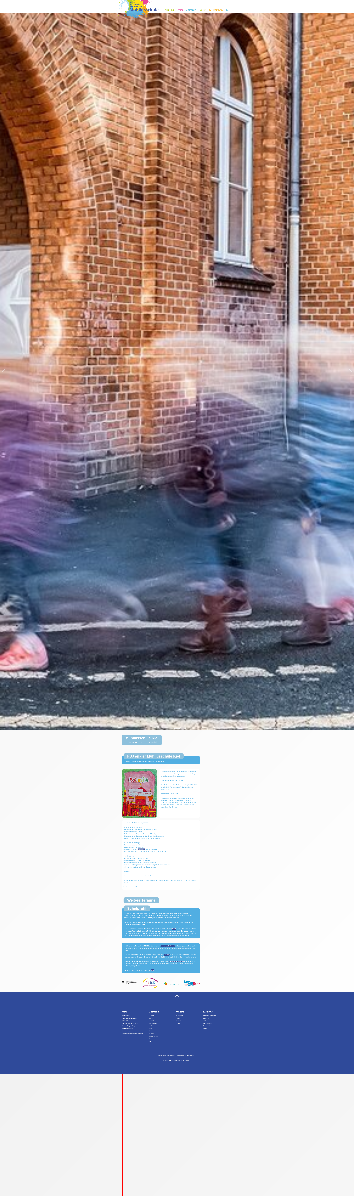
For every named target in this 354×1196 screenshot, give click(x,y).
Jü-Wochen (179, 1015)
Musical (178, 1020)
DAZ (150, 1041)
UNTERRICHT (191, 10)
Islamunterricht (153, 1036)
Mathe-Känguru (207, 1023)
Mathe (151, 1018)
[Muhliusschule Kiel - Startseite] (135, 6)
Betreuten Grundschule (176, 961)
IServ (227, 10)
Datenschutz (172, 1060)
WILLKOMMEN (170, 10)
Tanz (204, 1020)
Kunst (150, 1028)
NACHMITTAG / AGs (216, 10)
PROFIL (180, 10)
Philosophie (152, 1038)
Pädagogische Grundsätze (129, 1018)
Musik (174, 929)
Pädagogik (141, 849)
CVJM (205, 1028)
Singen (178, 1023)
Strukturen (125, 1020)
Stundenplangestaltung (128, 1026)
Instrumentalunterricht (168, 946)
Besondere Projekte (127, 1028)
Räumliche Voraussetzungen (130, 1023)
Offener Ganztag (126, 1031)
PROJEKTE (202, 10)
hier (152, 970)
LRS (150, 1044)
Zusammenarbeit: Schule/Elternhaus (132, 1033)
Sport (150, 1031)
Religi (150, 1033)
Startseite (165, 1060)
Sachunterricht (153, 1023)
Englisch (167, 955)
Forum (178, 1018)
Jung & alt (206, 1018)
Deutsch (151, 1015)
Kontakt (187, 1060)
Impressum (180, 1060)
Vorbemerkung (126, 1015)
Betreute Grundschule (209, 1026)
